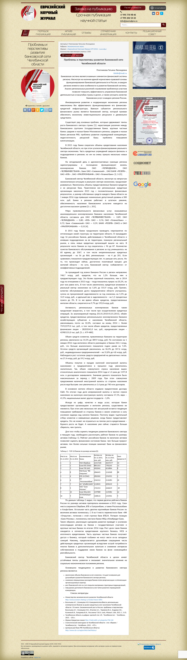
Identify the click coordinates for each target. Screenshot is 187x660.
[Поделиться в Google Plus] (33, 110)
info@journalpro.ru (128, 21)
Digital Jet (37, 657)
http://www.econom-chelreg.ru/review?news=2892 (83, 600)
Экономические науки (75, 47)
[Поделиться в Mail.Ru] (50, 110)
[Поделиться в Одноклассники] (38, 110)
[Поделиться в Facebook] (29, 110)
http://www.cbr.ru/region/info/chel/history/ (81, 630)
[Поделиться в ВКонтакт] (25, 110)
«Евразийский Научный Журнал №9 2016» (87, 49)
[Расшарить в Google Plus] (161, 13)
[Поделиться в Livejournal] (46, 110)
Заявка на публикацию (93, 9)
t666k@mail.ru (120, 73)
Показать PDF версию (73, 55)
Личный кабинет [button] (159, 8)
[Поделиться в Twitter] (42, 110)
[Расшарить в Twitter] (158, 13)
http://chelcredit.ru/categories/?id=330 (99, 620)
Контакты (131, 33)
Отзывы (86, 33)
